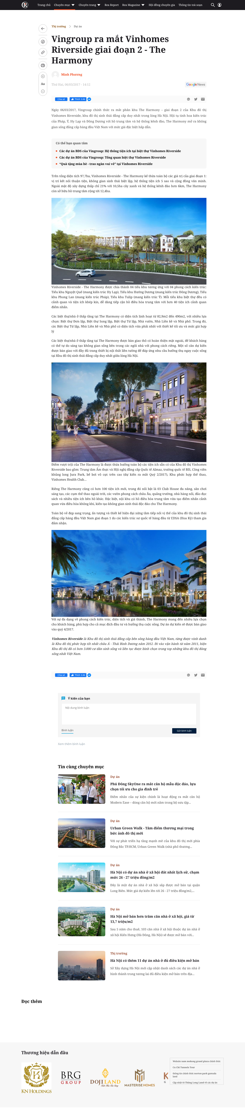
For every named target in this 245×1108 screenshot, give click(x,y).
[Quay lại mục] (43, 28)
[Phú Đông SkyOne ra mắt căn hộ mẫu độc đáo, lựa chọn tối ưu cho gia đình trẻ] (81, 789)
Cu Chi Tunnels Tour (184, 1067)
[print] (43, 65)
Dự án (78, 26)
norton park (201, 1073)
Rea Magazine (131, 5)
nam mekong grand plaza (195, 1061)
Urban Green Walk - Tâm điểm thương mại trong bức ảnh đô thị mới (152, 831)
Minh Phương (71, 74)
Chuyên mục (62, 5)
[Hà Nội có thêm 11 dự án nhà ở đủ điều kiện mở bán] (81, 965)
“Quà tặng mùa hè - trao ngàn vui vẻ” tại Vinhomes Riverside (105, 164)
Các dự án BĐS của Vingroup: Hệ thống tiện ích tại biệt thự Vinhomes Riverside (120, 151)
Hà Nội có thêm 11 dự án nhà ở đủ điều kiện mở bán (154, 960)
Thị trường (58, 26)
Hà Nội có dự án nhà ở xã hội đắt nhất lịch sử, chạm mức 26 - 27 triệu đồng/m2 (154, 875)
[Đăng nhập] (219, 6)
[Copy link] (43, 52)
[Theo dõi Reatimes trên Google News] (195, 85)
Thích (80, 99)
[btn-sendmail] (203, 99)
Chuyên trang (87, 5)
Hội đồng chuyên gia (162, 5)
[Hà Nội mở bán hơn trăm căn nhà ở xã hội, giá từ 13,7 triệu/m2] (81, 921)
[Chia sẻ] (43, 41)
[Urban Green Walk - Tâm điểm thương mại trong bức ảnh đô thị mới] (81, 833)
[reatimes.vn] (25, 5)
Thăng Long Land (194, 1082)
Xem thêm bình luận (71, 744)
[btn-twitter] (196, 99)
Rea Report (112, 5)
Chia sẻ (61, 99)
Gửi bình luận (184, 730)
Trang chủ (43, 5)
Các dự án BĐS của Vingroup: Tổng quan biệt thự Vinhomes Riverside (112, 157)
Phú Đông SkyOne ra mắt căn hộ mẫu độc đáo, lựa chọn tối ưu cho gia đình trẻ (153, 786)
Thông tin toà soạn (190, 5)
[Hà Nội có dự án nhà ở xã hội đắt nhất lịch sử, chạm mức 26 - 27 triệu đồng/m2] (81, 877)
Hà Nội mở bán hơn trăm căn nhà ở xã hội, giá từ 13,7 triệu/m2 (152, 919)
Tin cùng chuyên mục (81, 767)
